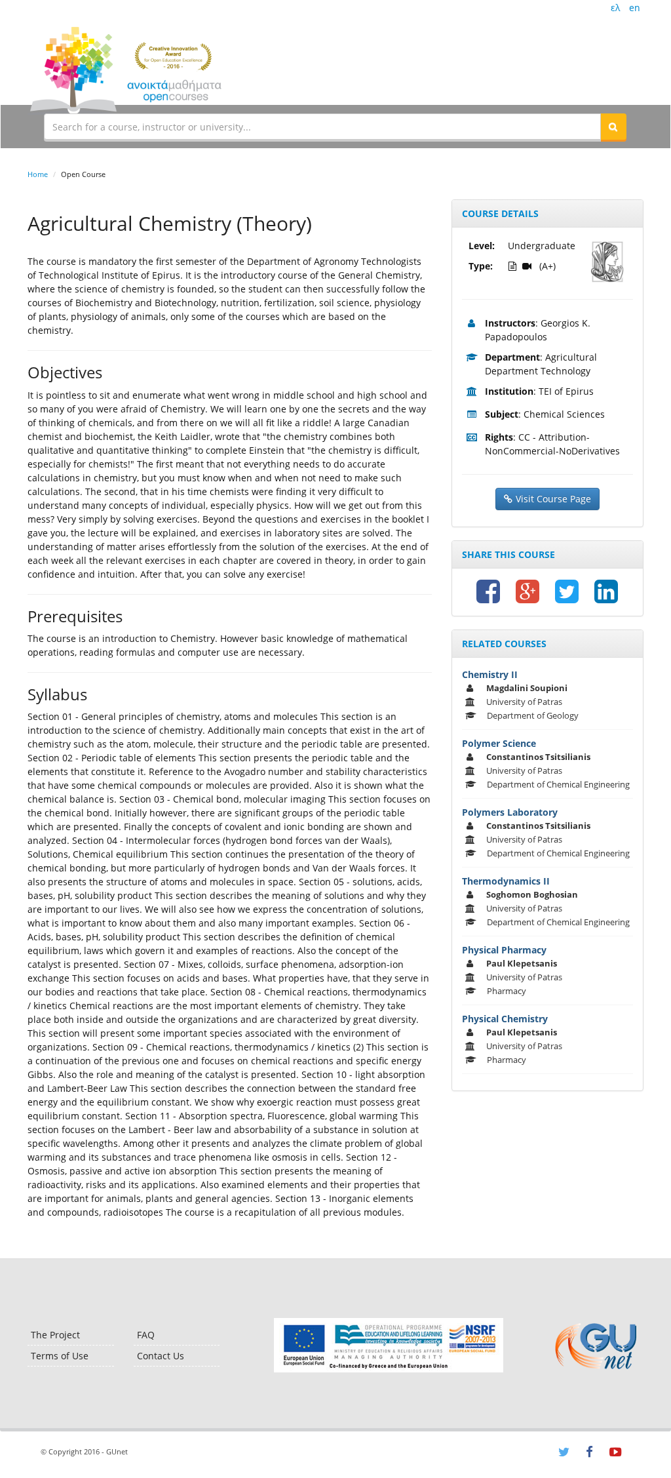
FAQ (146, 1334)
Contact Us (160, 1355)
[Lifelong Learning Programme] (388, 1345)
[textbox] (322, 126)
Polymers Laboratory (510, 812)
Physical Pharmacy (504, 950)
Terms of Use (59, 1355)
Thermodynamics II (506, 881)
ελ (615, 7)
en (634, 7)
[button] (613, 126)
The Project (55, 1334)
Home (38, 174)
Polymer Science (499, 743)
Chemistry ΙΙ (490, 674)
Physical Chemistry (505, 1018)
